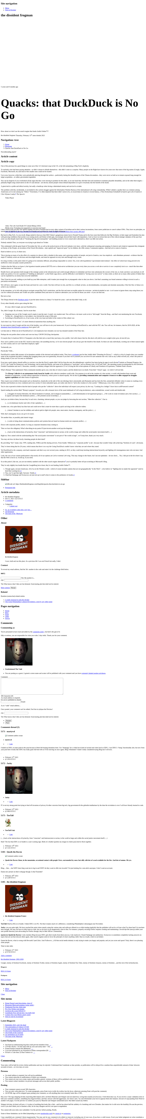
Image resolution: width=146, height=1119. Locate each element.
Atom (9, 971)
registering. (67, 1113)
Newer (7, 618)
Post (7, 723)
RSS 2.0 (4, 971)
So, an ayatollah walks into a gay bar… (18, 510)
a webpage (75, 354)
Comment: (4, 677)
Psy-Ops (14, 1009)
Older (7, 616)
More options (5, 588)
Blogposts (19, 1005)
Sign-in (14, 1017)
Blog (6, 613)
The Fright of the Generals (14, 1033)
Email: (23, 702)
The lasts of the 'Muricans (13, 1036)
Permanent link (10, 488)
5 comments (9, 500)
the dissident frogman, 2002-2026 (12, 959)
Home (7, 611)
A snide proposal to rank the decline (17, 600)
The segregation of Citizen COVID (17, 1027)
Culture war (13, 506)
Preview (8, 720)
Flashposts (15, 1007)
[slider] (27, 237)
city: (2, 580)
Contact (18, 1015)
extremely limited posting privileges (93, 673)
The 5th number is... (28, 578)
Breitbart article (23, 300)
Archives (15, 1011)
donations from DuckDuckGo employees (15, 327)
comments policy (38, 632)
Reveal (13, 588)
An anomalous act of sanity (14, 1034)
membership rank (46, 1113)
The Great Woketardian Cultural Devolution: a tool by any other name (28, 602)
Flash (7, 615)
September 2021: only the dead (15, 1025)
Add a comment (6, 956)
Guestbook (20, 1013)
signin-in (58, 1113)
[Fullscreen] (6, 241)
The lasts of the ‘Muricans (14, 513)
